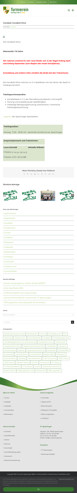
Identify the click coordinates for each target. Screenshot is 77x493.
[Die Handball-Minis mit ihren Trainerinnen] (4, 37)
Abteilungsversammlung (14, 334)
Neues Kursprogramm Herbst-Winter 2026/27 (24, 283)
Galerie (6, 440)
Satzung (7, 444)
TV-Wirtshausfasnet (12, 367)
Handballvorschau (45, 342)
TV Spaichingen (46, 450)
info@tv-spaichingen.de (53, 438)
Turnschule (44, 362)
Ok (38, 489)
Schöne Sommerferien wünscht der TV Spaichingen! (27, 298)
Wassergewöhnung (25, 371)
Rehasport (9, 242)
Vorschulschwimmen (51, 367)
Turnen (7, 233)
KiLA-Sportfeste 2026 (13, 288)
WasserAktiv (9, 218)
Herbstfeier (51, 346)
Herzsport (8, 257)
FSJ (65, 334)
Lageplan (7, 116)
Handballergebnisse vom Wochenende (20, 342)
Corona (43, 334)
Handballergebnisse (61, 338)
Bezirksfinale (32, 334)
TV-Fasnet (56, 362)
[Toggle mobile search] (69, 10)
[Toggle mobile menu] (73, 10)
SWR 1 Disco (63, 358)
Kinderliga (51, 350)
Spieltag (21, 358)
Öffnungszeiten (54, 371)
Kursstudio (9, 261)
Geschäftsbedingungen (12, 452)
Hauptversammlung (12, 346)
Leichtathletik (10, 271)
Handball (13, 27)
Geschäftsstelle (34, 338)
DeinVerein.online (64, 474)
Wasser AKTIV (9, 371)
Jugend (21, 350)
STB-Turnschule (49, 358)
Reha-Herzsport (46, 406)
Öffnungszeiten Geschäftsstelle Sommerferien (25, 302)
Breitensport (10, 252)
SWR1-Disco (9, 362)
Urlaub (37, 367)
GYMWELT (45, 418)
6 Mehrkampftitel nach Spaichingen (20, 293)
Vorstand (7, 431)
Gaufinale (8, 338)
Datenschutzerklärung (12, 460)
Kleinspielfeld (63, 350)
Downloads (8, 448)
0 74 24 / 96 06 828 (49, 436)
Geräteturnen (19, 338)
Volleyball (8, 247)
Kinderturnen (10, 266)
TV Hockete (27, 367)
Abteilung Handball (48, 454)
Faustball (8, 223)
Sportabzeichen (34, 358)
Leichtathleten (21, 354)
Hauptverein (10, 228)
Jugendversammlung (36, 350)
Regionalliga (49, 354)
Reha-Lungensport (47, 414)
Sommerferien (10, 358)
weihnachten (10, 213)
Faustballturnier (54, 334)
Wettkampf (41, 371)
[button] (4, 195)
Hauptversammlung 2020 (33, 346)
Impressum (8, 456)
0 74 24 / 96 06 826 (52, 433)
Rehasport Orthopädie (49, 410)
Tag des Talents (22, 362)
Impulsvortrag (9, 350)
